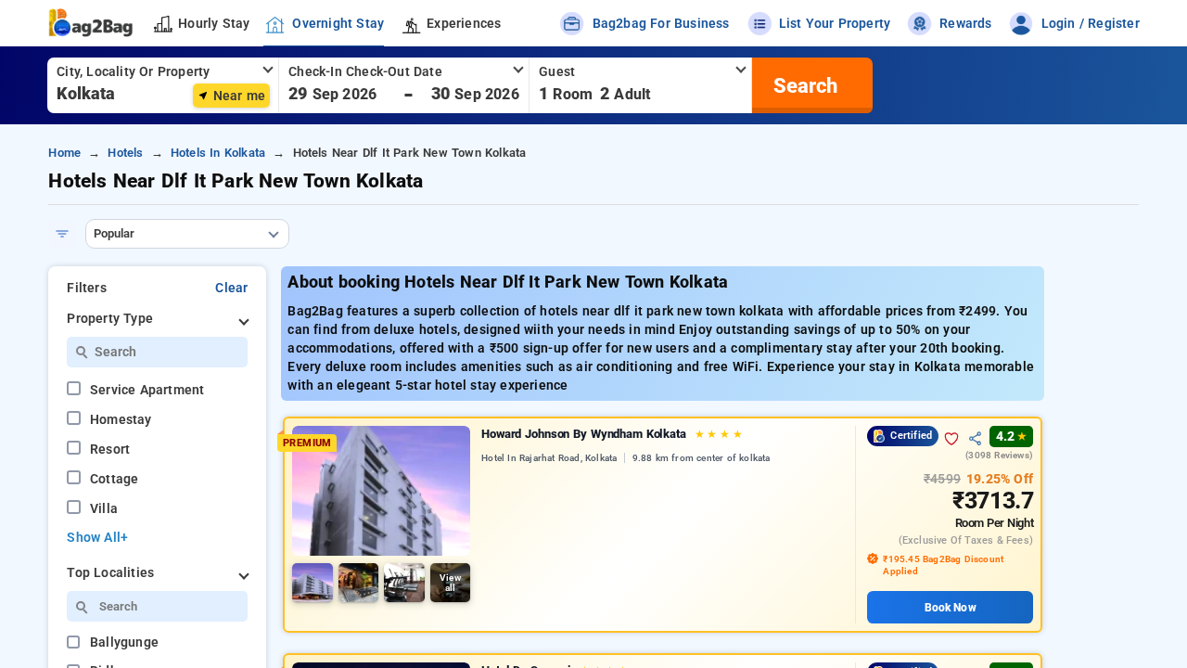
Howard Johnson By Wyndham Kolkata (612, 434)
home (64, 153)
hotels (125, 153)
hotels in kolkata (218, 153)
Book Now (950, 607)
